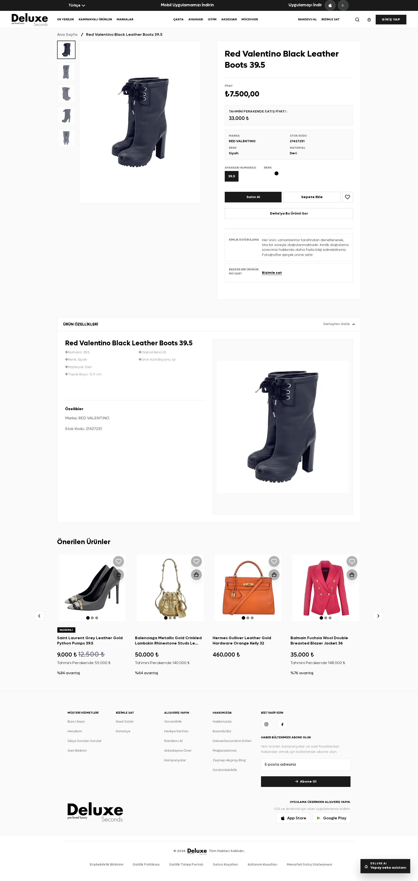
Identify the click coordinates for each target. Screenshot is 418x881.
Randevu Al (307, 19)
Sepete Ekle (312, 197)
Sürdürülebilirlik (225, 770)
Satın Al (253, 197)
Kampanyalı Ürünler (95, 19)
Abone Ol (308, 781)
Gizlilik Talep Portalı (186, 864)
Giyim (212, 19)
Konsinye (123, 731)
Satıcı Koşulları (225, 864)
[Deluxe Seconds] (197, 851)
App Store (296, 818)
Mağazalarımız (225, 750)
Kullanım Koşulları (262, 864)
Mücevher (249, 19)
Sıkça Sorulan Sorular (84, 741)
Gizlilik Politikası (146, 864)
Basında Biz (222, 731)
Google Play (334, 818)
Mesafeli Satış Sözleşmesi (309, 864)
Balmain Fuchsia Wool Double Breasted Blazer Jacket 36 (319, 640)
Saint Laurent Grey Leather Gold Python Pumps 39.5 (90, 640)
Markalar (125, 19)
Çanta (178, 19)
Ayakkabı (195, 19)
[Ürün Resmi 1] (140, 122)
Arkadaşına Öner (178, 750)
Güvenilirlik (173, 721)
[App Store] (330, 5)
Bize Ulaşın (76, 721)
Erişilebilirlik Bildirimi (106, 864)
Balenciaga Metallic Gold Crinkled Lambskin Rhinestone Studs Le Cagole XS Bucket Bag (168, 643)
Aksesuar (229, 19)
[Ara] (357, 19)
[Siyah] (278, 173)
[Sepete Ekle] (118, 574)
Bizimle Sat (330, 19)
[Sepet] (369, 19)
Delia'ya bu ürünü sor (289, 213)
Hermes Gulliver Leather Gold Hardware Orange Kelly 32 (242, 640)
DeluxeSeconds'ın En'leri (232, 741)
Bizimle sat (272, 272)
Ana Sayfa (67, 34)
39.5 (231, 176)
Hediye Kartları (176, 731)
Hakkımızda (222, 721)
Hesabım (74, 731)
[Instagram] (266, 724)
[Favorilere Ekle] (347, 197)
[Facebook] (282, 724)
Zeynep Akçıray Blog (229, 760)
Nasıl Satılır (125, 721)
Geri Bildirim (77, 750)
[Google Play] (343, 5)
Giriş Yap (391, 19)
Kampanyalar (175, 760)
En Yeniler (65, 19)
